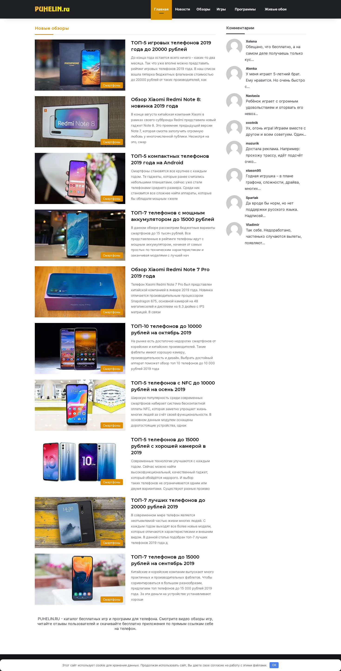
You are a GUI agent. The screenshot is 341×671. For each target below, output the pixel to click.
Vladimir (252, 225)
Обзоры (203, 9)
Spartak (252, 198)
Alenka (251, 68)
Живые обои (275, 9)
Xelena (251, 41)
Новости (182, 9)
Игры (221, 9)
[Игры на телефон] (52, 9)
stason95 (253, 170)
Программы (245, 9)
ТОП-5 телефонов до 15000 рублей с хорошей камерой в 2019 (168, 446)
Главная (161, 9)
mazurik (252, 143)
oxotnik (252, 123)
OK (274, 665)
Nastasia (253, 96)
